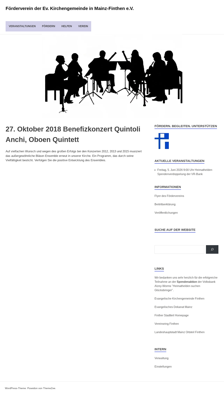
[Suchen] (212, 249)
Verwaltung (162, 358)
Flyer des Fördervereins (169, 195)
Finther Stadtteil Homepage (172, 315)
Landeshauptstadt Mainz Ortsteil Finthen (180, 332)
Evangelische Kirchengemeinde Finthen (179, 298)
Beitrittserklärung (165, 204)
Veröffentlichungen (166, 212)
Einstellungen (163, 366)
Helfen (66, 26)
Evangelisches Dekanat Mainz (173, 306)
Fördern (48, 26)
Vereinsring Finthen (167, 323)
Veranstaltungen (22, 26)
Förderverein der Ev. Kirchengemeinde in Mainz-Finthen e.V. (70, 8)
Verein (83, 26)
